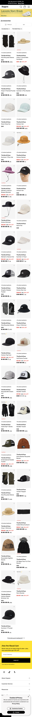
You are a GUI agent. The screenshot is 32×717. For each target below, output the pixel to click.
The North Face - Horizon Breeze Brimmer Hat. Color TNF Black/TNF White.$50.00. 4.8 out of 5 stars (8, 586)
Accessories (5, 29)
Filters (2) (9, 24)
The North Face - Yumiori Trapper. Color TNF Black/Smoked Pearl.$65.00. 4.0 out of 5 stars (23, 484)
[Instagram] (4, 672)
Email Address (7, 654)
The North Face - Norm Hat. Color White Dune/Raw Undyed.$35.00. (23, 214)
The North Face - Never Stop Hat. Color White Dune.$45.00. (8, 113)
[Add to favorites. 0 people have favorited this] (14, 33)
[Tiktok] (9, 672)
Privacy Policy (16, 703)
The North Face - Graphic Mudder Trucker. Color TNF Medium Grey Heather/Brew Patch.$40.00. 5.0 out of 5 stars (8, 280)
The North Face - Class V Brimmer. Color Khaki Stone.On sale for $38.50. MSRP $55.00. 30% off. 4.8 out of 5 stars (8, 517)
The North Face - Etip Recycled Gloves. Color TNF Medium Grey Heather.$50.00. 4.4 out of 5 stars (8, 314)
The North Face (16, 29)
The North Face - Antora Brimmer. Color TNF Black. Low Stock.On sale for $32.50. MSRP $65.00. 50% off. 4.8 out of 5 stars (8, 214)
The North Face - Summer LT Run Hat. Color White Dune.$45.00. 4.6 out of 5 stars (8, 147)
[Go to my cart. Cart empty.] (24, 6)
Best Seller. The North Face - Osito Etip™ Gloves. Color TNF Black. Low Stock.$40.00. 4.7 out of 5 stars (8, 416)
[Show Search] (20, 6)
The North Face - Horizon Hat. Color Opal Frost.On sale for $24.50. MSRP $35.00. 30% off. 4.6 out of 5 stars (23, 113)
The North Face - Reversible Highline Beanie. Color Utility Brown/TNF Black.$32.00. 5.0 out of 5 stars (8, 551)
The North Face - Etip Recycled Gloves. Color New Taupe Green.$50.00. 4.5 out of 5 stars (8, 484)
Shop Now (21, 3)
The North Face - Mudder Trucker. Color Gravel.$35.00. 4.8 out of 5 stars (23, 416)
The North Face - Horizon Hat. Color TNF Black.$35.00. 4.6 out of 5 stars (23, 181)
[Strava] (14, 672)
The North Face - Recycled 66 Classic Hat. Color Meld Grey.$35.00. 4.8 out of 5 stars (8, 382)
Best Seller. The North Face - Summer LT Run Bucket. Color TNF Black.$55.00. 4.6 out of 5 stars (23, 80)
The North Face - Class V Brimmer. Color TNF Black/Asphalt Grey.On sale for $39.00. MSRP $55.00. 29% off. (23, 314)
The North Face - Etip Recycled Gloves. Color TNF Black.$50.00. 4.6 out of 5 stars (8, 47)
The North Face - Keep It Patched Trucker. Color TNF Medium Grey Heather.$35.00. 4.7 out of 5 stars (8, 80)
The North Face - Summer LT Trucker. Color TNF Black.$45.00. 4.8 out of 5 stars (8, 619)
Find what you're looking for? (15, 638)
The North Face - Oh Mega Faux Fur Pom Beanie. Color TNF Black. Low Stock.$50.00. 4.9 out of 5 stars (23, 551)
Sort (24, 24)
